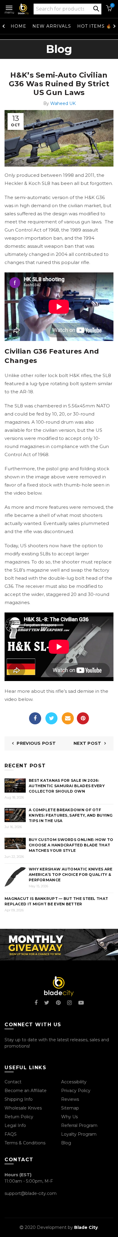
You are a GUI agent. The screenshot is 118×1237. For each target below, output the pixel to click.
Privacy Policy (75, 1090)
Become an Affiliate (26, 1090)
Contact (13, 1082)
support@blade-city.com (31, 1193)
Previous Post (36, 743)
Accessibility (74, 1082)
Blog (66, 1143)
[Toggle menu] (9, 7)
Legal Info (15, 1125)
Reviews (70, 1099)
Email (68, 718)
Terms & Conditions (25, 1143)
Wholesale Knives (23, 1108)
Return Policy (19, 1116)
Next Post (87, 743)
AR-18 (26, 391)
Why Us (69, 1116)
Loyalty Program (79, 1134)
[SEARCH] (96, 8)
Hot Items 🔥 (94, 26)
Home (18, 26)
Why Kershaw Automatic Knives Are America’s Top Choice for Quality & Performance (71, 874)
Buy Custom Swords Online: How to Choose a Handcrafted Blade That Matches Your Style (71, 845)
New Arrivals (51, 26)
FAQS (11, 1134)
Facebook (35, 718)
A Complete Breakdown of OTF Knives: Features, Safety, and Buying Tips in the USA (71, 815)
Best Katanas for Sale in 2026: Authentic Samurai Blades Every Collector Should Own (67, 785)
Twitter (51, 718)
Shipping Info (19, 1099)
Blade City (86, 1227)
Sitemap (70, 1108)
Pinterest (83, 718)
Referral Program (79, 1125)
